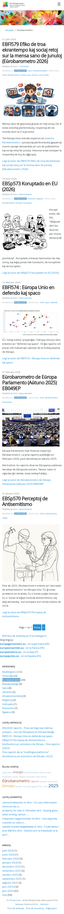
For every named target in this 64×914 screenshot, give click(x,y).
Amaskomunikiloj (40, 71)
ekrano (35, 75)
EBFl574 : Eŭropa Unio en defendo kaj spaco (28, 290)
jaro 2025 (7, 886)
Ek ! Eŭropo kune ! (17, 3)
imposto (22, 777)
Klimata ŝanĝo (10, 684)
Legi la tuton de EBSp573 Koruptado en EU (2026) (30, 272)
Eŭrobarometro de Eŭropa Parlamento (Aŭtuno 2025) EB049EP (29, 382)
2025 (42, 514)
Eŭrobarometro (8, 203)
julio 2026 (8, 850)
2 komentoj (23, 66)
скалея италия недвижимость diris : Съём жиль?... (31, 826)
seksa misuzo (41, 777)
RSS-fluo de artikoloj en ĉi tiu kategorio (24, 636)
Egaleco (40, 199)
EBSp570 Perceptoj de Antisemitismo (25, 501)
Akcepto (9, 30)
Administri (44, 904)
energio (18, 772)
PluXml (26, 904)
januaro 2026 (10, 862)
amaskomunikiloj (31, 772)
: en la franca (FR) (22, 648)
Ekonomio (32, 199)
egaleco (34, 786)
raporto (34, 781)
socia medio (44, 75)
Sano (30, 71)
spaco (47, 302)
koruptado (27, 203)
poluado (43, 781)
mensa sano (26, 75)
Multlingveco (9, 672)
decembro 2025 (11, 866)
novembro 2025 (11, 870)
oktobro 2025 (10, 874)
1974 (45, 786)
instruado (7, 704)
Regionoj (7, 700)
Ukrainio (7, 692)
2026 (4, 75)
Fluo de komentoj (35, 908)
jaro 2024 (7, 891)
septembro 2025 (12, 878)
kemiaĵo (18, 786)
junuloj (15, 777)
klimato (8, 786)
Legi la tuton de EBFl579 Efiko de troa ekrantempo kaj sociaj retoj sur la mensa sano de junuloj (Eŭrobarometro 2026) (31, 165)
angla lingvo (7, 772)
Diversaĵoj (8, 676)
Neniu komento (25, 194)
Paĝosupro (51, 908)
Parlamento (7, 402)
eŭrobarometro (13, 75)
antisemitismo (51, 514)
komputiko (30, 777)
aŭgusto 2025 (10, 882)
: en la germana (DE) (24, 644)
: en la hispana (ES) (20, 656)
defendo (54, 302)
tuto (5, 895)
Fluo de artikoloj (15, 908)
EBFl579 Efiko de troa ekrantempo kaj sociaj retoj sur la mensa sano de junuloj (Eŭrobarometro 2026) (32, 52)
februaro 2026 (10, 858)
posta (37, 627)
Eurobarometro (20, 71)
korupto (19, 203)
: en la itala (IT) (19, 652)
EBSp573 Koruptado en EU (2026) (29, 186)
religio (4, 518)
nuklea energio (45, 772)
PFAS (41, 786)
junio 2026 (8, 854)
